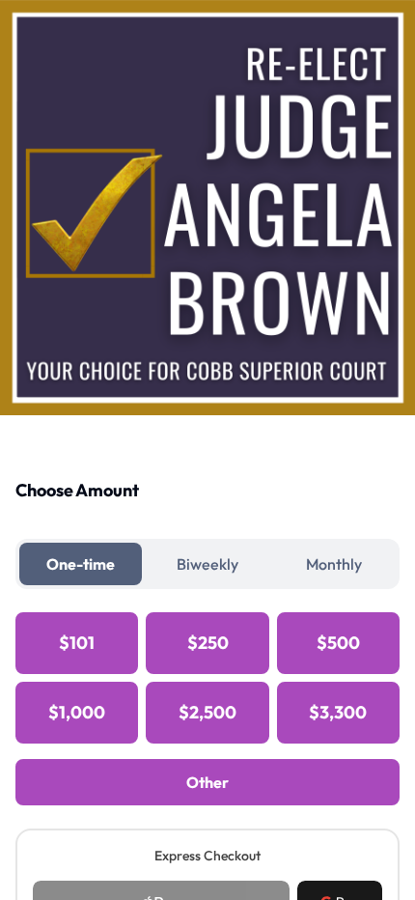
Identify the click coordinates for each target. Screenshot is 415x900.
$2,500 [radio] (207, 712)
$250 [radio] (208, 643)
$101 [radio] (77, 643)
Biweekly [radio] (207, 564)
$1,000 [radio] (76, 712)
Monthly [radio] (334, 564)
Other (207, 782)
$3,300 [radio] (338, 712)
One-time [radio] (80, 564)
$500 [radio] (338, 643)
